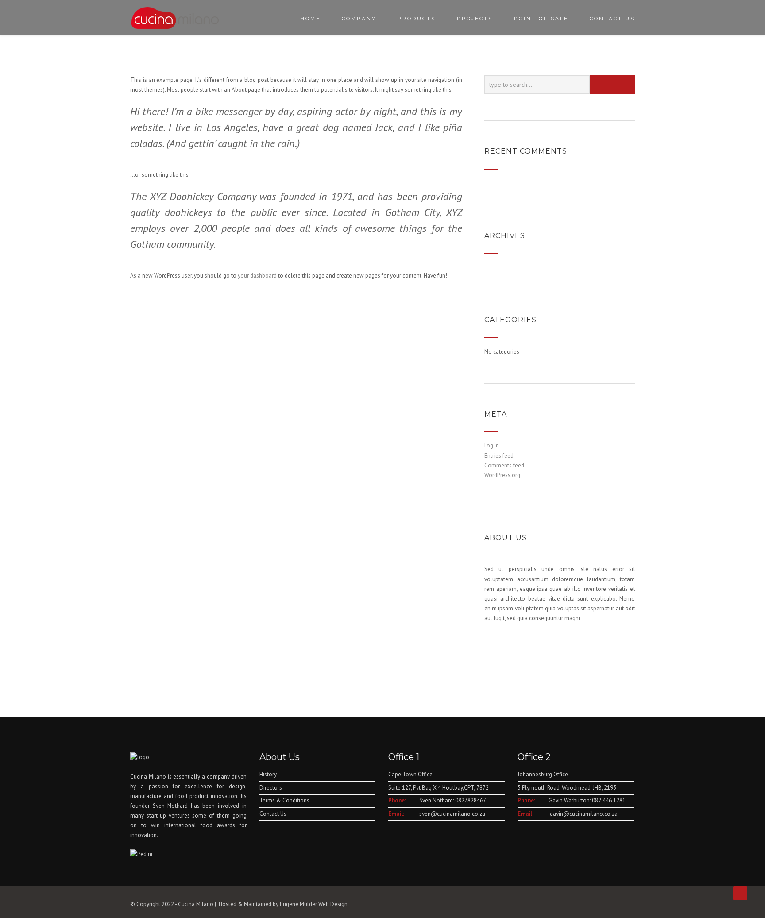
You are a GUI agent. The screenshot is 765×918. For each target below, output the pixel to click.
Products (417, 18)
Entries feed (499, 455)
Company (359, 18)
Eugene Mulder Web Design (314, 904)
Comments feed (504, 465)
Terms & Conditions (284, 800)
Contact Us (612, 18)
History (268, 774)
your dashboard (257, 275)
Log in (491, 445)
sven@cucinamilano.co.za (452, 814)
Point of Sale (541, 18)
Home (310, 18)
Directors (270, 787)
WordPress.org (502, 475)
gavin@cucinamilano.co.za (583, 814)
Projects (475, 18)
